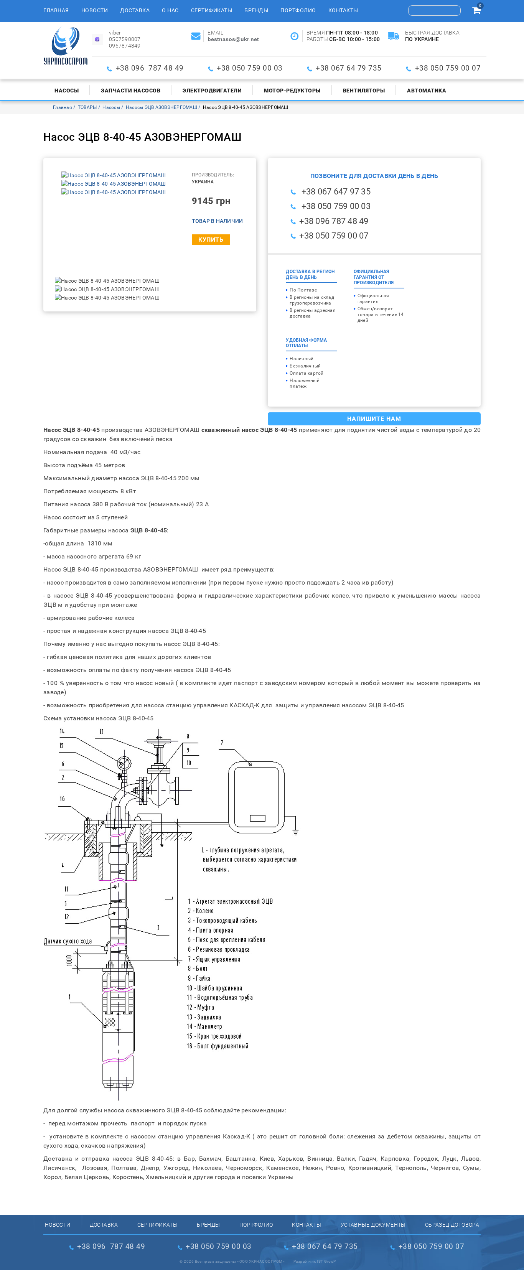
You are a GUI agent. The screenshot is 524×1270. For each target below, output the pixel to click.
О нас (170, 10)
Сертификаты (211, 10)
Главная (56, 10)
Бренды (256, 10)
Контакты (343, 10)
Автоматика (426, 90)
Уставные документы (373, 1225)
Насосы (66, 90)
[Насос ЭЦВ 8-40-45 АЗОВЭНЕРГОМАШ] (113, 175)
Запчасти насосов (130, 90)
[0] (476, 11)
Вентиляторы (364, 90)
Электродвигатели (212, 90)
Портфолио (298, 10)
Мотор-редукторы (292, 90)
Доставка (135, 10)
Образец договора (452, 1225)
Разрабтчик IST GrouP (314, 1261)
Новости (94, 10)
